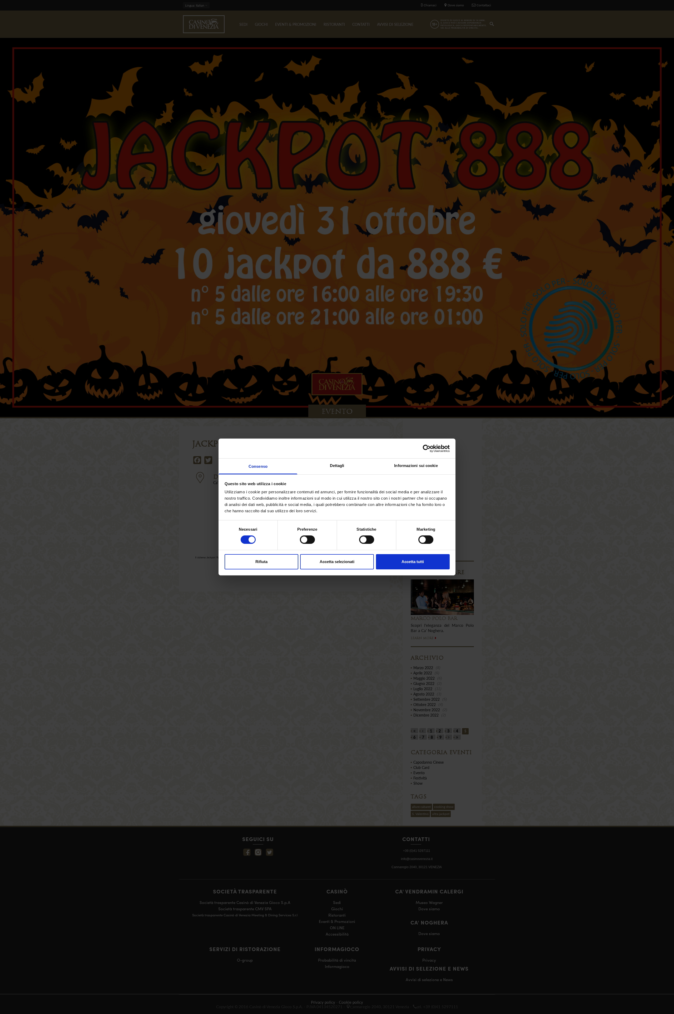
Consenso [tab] (258, 466)
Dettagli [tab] (337, 465)
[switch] (307, 539)
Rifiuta (261, 561)
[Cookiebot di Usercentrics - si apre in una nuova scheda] (427, 448)
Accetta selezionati (337, 561)
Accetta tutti (413, 561)
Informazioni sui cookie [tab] (416, 465)
